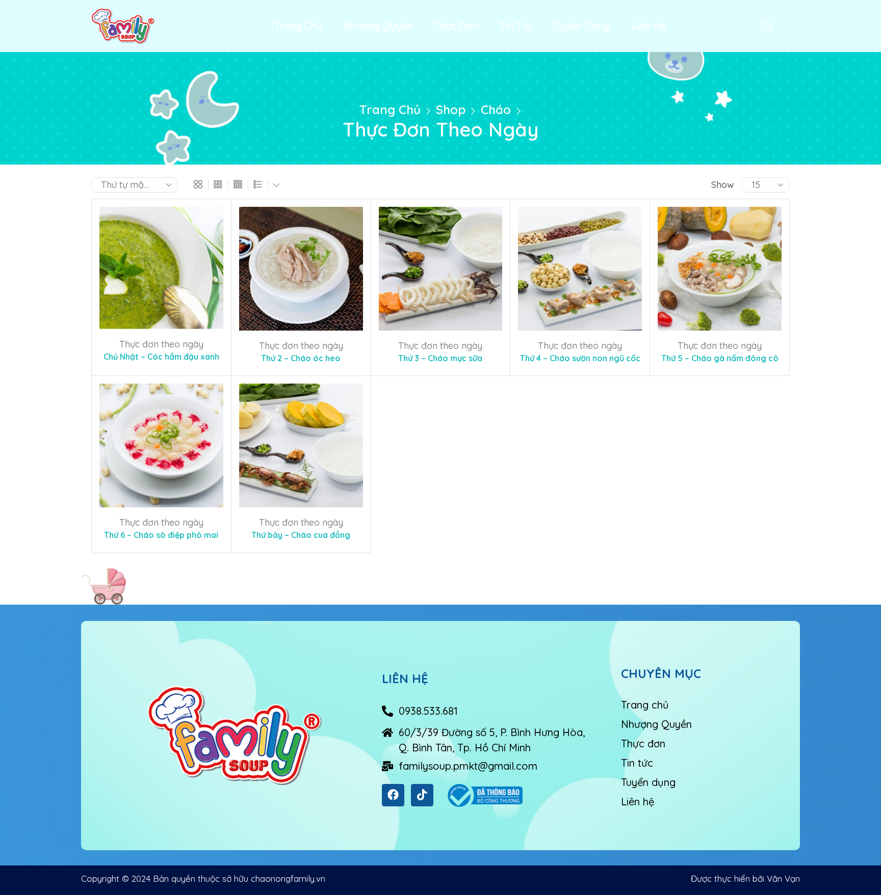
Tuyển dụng (581, 25)
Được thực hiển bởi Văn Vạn (745, 878)
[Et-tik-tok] (422, 795)
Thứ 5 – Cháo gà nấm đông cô (720, 358)
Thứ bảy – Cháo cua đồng (300, 535)
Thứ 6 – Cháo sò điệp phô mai (161, 535)
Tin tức (516, 25)
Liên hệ (648, 25)
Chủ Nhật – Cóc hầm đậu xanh (161, 356)
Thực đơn (456, 25)
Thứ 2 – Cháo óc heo (301, 358)
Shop (450, 109)
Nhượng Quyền (378, 25)
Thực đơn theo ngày (161, 344)
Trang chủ (298, 25)
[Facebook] (393, 795)
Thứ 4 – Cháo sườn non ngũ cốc (580, 358)
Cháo (496, 109)
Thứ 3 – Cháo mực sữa (440, 358)
